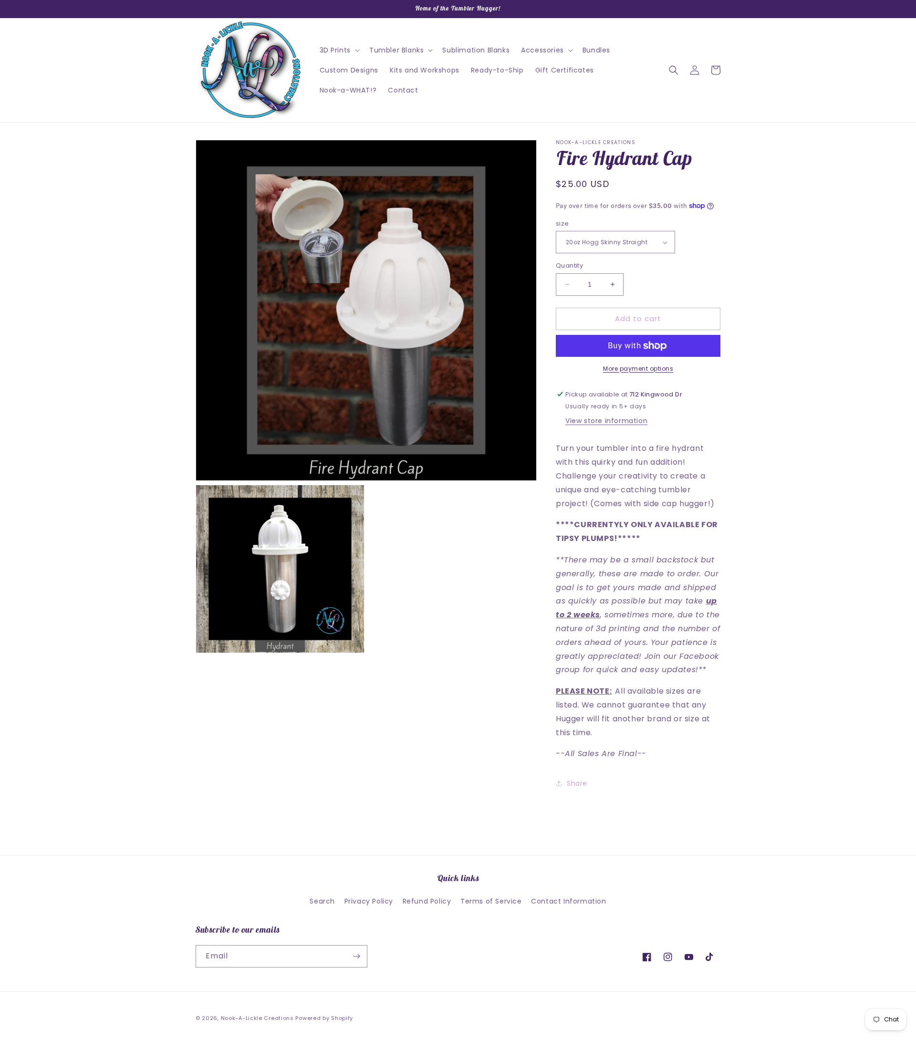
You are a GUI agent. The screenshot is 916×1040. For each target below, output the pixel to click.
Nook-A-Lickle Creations (257, 1018)
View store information (606, 421)
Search (322, 901)
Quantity (569, 265)
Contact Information (568, 901)
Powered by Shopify (324, 1018)
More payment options (638, 368)
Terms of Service (491, 901)
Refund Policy (427, 901)
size (562, 223)
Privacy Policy (368, 901)
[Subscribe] (356, 956)
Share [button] (577, 783)
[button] (339, 50)
